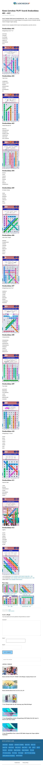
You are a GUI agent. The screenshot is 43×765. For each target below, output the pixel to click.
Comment (4, 619)
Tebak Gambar (17, 750)
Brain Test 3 (18, 747)
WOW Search (19, 755)
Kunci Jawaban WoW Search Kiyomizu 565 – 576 (26, 605)
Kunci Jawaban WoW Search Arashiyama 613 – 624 (10, 594)
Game (9, 609)
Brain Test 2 (11, 747)
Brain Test (5, 747)
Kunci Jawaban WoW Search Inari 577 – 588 (10, 605)
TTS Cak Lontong (7, 753)
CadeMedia (21, 3)
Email (3, 644)
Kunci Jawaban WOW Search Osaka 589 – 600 (21, 576)
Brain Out (33, 744)
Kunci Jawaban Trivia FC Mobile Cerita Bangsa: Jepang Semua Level (19, 676)
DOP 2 (33, 747)
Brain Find (27, 744)
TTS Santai (20, 753)
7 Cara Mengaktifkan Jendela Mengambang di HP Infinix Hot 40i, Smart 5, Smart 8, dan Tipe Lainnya (20, 718)
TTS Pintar (14, 753)
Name (3, 638)
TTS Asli (32, 750)
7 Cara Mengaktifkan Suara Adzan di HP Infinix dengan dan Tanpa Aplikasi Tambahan (20, 733)
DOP (30, 747)
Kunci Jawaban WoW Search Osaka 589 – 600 (26, 594)
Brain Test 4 (24, 747)
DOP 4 (38, 747)
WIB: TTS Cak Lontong (30, 753)
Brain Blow (5, 744)
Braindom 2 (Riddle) (19, 744)
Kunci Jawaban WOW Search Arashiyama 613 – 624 (22, 577)
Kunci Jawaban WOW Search (15, 579)
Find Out (5, 750)
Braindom (11, 744)
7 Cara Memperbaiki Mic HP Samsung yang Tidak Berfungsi (17, 704)
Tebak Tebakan (25, 750)
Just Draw (10, 750)
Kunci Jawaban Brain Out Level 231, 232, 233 (13, 690)
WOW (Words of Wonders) (9, 755)
